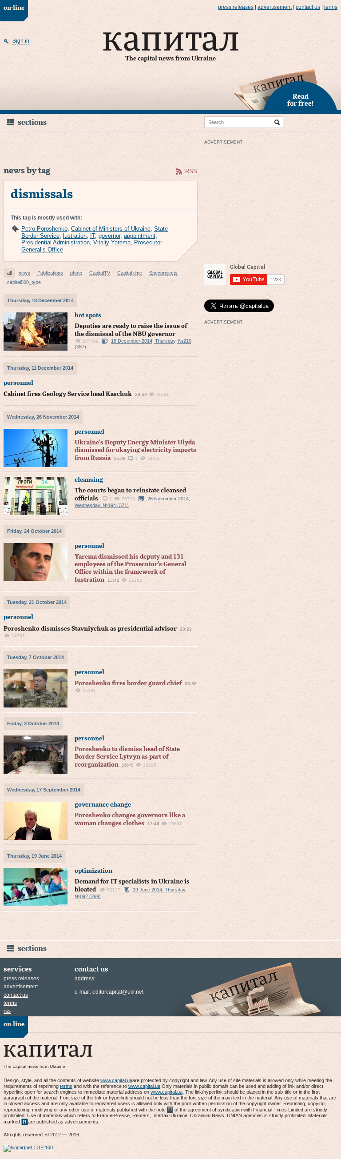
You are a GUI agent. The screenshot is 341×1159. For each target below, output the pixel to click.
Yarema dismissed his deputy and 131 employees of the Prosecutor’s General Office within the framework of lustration (130, 568)
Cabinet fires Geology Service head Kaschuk (68, 394)
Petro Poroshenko (44, 228)
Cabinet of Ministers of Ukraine (111, 228)
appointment (139, 235)
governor (109, 235)
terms (330, 7)
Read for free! (300, 100)
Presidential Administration (55, 242)
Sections (32, 122)
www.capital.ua (116, 1080)
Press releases (236, 7)
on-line (14, 8)
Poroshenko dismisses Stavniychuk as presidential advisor (90, 629)
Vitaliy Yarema (112, 242)
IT (92, 235)
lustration (75, 235)
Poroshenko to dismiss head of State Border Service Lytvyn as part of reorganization (127, 757)
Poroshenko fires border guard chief (128, 683)
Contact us (308, 7)
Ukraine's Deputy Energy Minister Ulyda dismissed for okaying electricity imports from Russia (135, 450)
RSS (191, 171)
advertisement (275, 7)
